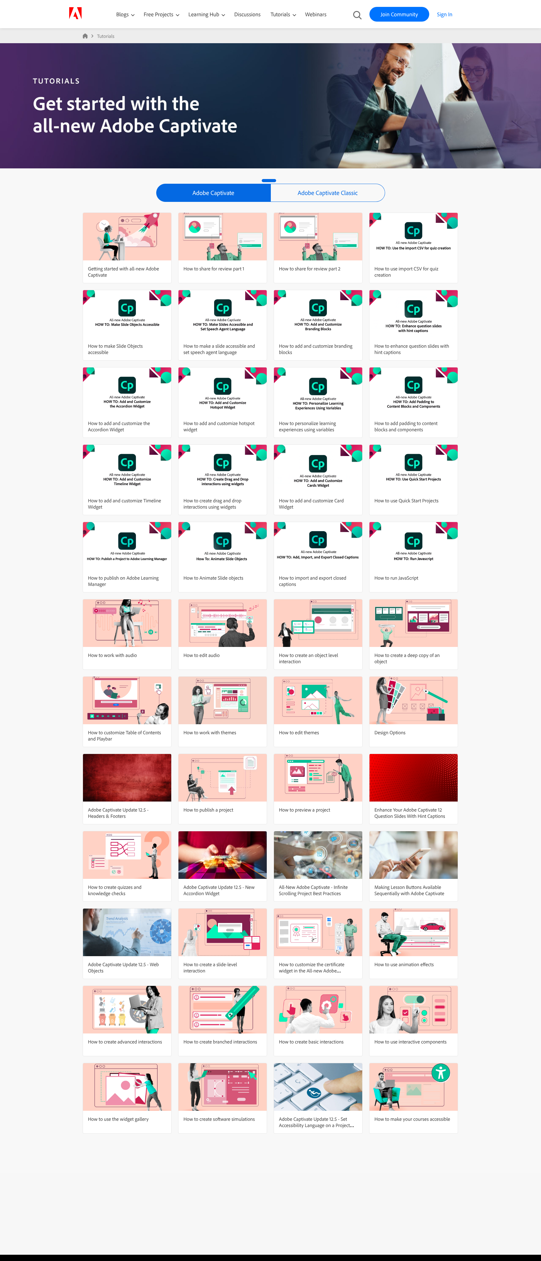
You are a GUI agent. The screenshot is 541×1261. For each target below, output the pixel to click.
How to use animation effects (404, 964)
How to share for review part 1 (213, 268)
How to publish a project (208, 810)
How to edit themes (299, 732)
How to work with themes (209, 732)
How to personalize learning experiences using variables (307, 426)
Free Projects (159, 14)
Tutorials (280, 14)
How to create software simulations (219, 1119)
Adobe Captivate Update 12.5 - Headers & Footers (118, 813)
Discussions (247, 14)
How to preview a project (304, 810)
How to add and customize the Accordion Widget (119, 426)
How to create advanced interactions (125, 1041)
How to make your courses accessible (412, 1119)
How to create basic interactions (311, 1041)
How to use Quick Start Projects (406, 500)
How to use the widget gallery (118, 1119)
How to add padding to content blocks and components (405, 426)
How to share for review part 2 (309, 268)
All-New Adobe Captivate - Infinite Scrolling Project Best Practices (313, 890)
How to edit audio (201, 655)
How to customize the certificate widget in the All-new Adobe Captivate (311, 970)
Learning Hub (204, 14)
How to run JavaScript (396, 578)
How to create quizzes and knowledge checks (115, 890)
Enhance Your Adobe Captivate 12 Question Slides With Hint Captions (409, 813)
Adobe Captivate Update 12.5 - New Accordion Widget (219, 890)
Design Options (389, 732)
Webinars (316, 14)
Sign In (444, 14)
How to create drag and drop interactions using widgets (212, 503)
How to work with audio (112, 655)
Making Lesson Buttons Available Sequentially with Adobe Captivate (409, 890)
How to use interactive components (410, 1041)
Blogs (122, 14)
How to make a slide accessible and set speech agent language (219, 349)
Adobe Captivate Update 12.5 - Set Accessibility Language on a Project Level (314, 1125)
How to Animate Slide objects (213, 578)
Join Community (399, 14)
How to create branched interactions (220, 1041)
